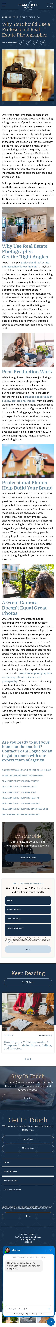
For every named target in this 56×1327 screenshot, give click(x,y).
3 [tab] (30, 1059)
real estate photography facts (19, 786)
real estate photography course (20, 781)
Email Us (29, 1148)
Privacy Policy (9, 942)
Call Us (29, 1139)
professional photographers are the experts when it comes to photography (27, 677)
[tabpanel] (28, 1023)
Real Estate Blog (30, 17)
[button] (4, 5)
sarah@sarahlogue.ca (34, 883)
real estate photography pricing (20, 803)
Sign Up (28, 1097)
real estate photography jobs (19, 792)
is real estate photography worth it (22, 775)
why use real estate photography (21, 814)
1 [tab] (25, 1059)
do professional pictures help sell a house (26, 769)
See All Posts (28, 982)
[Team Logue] (28, 4)
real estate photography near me (20, 797)
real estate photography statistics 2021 (25, 808)
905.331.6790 (18, 883)
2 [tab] (28, 1059)
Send (28, 949)
